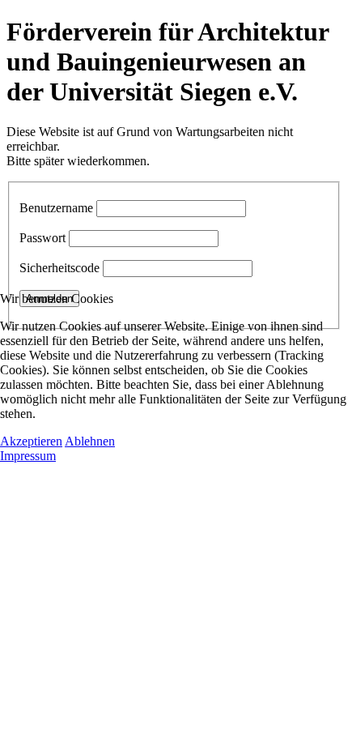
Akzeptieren (31, 441)
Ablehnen (90, 441)
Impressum (28, 456)
